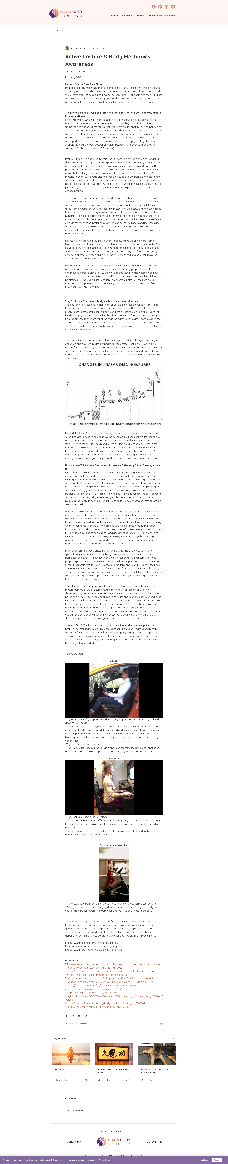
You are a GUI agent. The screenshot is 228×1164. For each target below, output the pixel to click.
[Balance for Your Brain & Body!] (114, 1054)
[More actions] (161, 48)
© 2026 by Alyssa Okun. (112, 1131)
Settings (204, 1159)
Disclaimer (122, 1155)
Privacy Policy (89, 1155)
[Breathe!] (71, 1054)
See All (173, 1038)
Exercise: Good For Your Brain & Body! (155, 1071)
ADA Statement (106, 1155)
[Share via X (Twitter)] (73, 1015)
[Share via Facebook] (66, 1015)
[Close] (224, 1160)
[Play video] (114, 690)
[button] (114, 15)
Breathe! (60, 1069)
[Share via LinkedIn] (79, 1015)
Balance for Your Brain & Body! (112, 1071)
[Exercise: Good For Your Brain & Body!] (157, 1054)
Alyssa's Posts (58, 30)
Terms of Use (136, 1155)
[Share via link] (86, 1015)
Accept (216, 1159)
